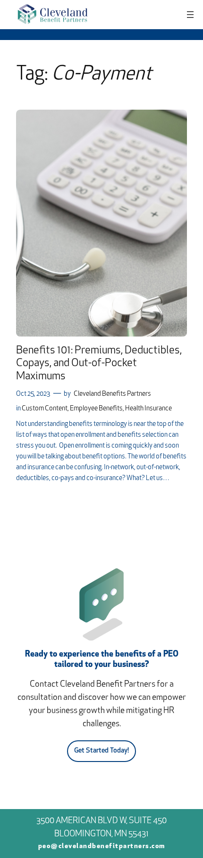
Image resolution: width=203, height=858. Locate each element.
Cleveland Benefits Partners (112, 394)
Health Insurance (148, 408)
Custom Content (45, 408)
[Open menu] (190, 14)
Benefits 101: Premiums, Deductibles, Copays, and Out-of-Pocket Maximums (99, 363)
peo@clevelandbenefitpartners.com (101, 846)
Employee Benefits (96, 408)
